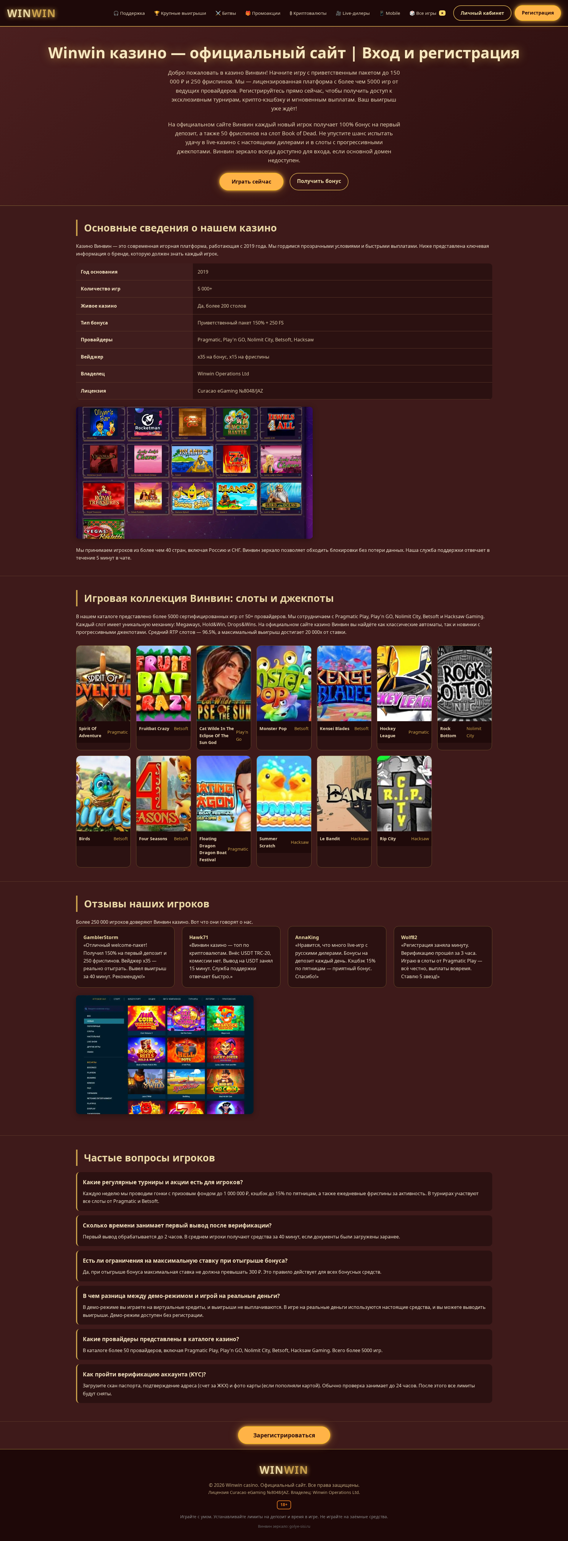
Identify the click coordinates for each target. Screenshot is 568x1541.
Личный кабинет (482, 13)
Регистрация (538, 12)
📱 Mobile (389, 13)
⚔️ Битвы (225, 13)
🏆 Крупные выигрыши (180, 13)
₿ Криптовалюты (308, 13)
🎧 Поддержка (129, 13)
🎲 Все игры (426, 13)
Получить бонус (319, 180)
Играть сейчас (251, 181)
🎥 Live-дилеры (353, 13)
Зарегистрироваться (284, 1435)
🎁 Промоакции (262, 13)
